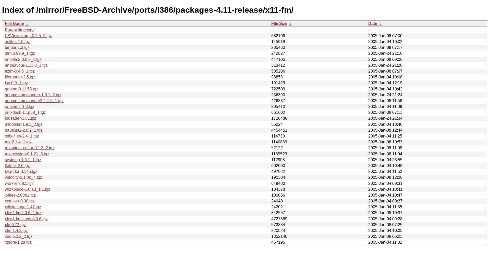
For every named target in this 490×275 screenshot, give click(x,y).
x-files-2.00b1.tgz (20, 195)
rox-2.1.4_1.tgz (18, 142)
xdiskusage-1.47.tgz (23, 207)
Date (372, 23)
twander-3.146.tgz (21, 171)
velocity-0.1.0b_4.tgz (23, 177)
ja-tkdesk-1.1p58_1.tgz (25, 112)
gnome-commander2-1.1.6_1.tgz (34, 101)
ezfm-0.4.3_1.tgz (20, 71)
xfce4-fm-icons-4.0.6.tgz (26, 219)
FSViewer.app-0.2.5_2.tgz (28, 36)
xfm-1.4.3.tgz (16, 230)
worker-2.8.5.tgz (19, 183)
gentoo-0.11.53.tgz (21, 89)
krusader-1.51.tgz (20, 118)
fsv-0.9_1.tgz (16, 83)
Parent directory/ (19, 30)
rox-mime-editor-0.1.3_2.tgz (29, 148)
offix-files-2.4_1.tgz (22, 136)
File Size (279, 23)
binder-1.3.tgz (17, 47)
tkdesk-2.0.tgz (17, 165)
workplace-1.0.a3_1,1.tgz (27, 189)
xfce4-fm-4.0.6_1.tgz (23, 213)
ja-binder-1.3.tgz (19, 106)
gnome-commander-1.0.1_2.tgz (33, 95)
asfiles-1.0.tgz (17, 41)
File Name (14, 23)
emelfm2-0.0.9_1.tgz (23, 59)
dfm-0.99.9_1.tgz (20, 53)
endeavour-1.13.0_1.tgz (26, 65)
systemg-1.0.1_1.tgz (23, 160)
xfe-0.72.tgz (15, 225)
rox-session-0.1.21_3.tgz (27, 154)
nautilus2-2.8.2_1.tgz (24, 130)
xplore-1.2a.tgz (18, 242)
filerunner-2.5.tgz (20, 77)
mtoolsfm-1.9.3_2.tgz (23, 124)
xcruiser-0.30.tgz (20, 201)
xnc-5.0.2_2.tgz (18, 236)
